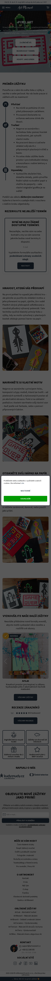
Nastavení (25, 490)
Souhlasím (25, 498)
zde (22, 483)
